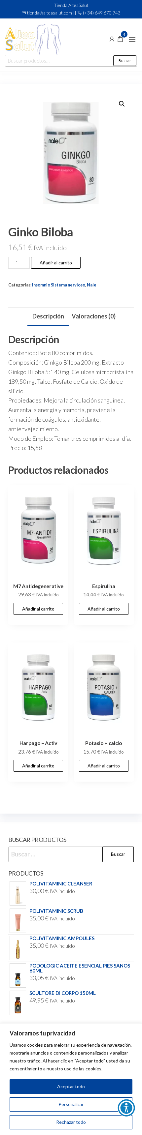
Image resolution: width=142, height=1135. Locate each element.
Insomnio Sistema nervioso (58, 285)
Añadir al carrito (56, 262)
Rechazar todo (71, 1122)
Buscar (125, 60)
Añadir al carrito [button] (38, 609)
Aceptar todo (71, 1086)
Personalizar (71, 1104)
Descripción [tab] (48, 316)
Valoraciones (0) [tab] (94, 316)
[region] (71, 1079)
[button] (132, 40)
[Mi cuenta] (112, 38)
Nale (91, 285)
